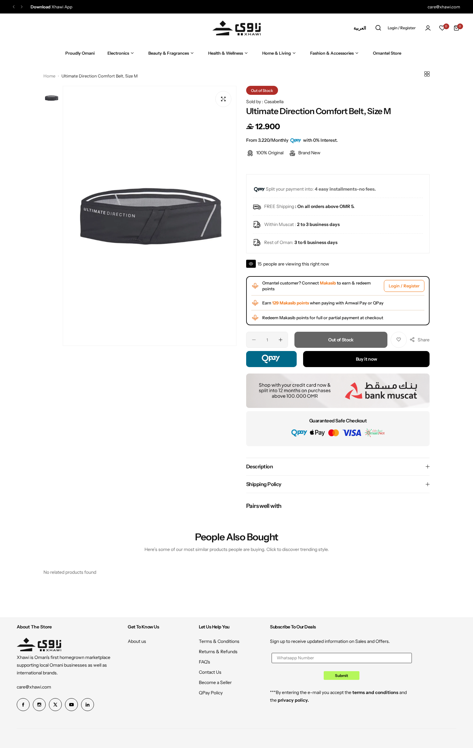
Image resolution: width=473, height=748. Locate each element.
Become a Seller (215, 682)
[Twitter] (55, 704)
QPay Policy (211, 693)
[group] (149, 216)
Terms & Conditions (219, 641)
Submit (341, 675)
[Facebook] (23, 704)
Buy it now (366, 359)
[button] (13, 7)
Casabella (273, 101)
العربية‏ (360, 28)
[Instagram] (39, 704)
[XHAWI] (236, 28)
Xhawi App (51, 6)
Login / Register (404, 285)
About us (137, 641)
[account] (428, 28)
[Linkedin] (87, 704)
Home (49, 75)
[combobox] (360, 28)
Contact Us (210, 672)
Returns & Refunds (218, 651)
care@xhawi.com (34, 687)
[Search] (378, 28)
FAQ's (204, 662)
